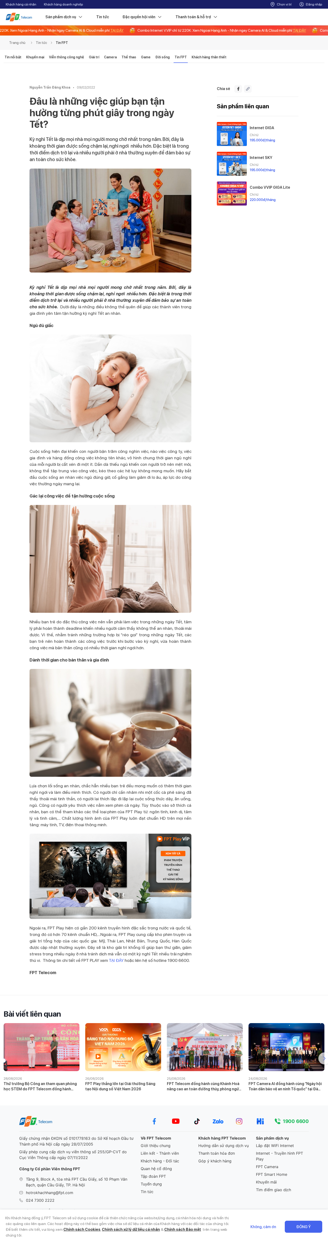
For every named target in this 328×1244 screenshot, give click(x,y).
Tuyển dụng (151, 1184)
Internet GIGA (262, 128)
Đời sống (162, 57)
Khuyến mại (35, 57)
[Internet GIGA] (232, 134)
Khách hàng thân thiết (209, 57)
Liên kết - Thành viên (160, 1153)
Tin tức (102, 17)
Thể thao (128, 57)
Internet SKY (261, 157)
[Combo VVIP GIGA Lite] (232, 194)
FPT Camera (267, 1166)
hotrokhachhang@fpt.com (49, 1192)
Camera (110, 57)
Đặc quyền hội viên (138, 17)
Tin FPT (62, 43)
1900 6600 (296, 1121)
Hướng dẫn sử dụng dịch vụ (223, 1145)
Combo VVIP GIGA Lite (270, 187)
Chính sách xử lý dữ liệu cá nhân (131, 1229)
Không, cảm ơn (263, 1227)
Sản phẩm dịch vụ (60, 17)
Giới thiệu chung (155, 1145)
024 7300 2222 (40, 1200)
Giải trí (94, 57)
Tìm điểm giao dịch (273, 1189)
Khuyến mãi (266, 1182)
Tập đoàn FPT (153, 1176)
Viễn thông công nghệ (66, 57)
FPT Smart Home (271, 1174)
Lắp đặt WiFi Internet (275, 1145)
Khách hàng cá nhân (21, 4)
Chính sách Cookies (81, 1229)
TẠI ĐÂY (116, 960)
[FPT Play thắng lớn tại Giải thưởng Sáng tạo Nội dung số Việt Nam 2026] (123, 1047)
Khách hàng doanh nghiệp (63, 4)
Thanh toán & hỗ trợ (193, 17)
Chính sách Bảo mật (182, 1229)
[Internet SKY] (232, 164)
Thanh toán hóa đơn (216, 1153)
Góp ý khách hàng (214, 1161)
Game (146, 57)
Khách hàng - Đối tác (160, 1161)
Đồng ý (303, 1227)
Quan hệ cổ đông (156, 1168)
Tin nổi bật (13, 57)
